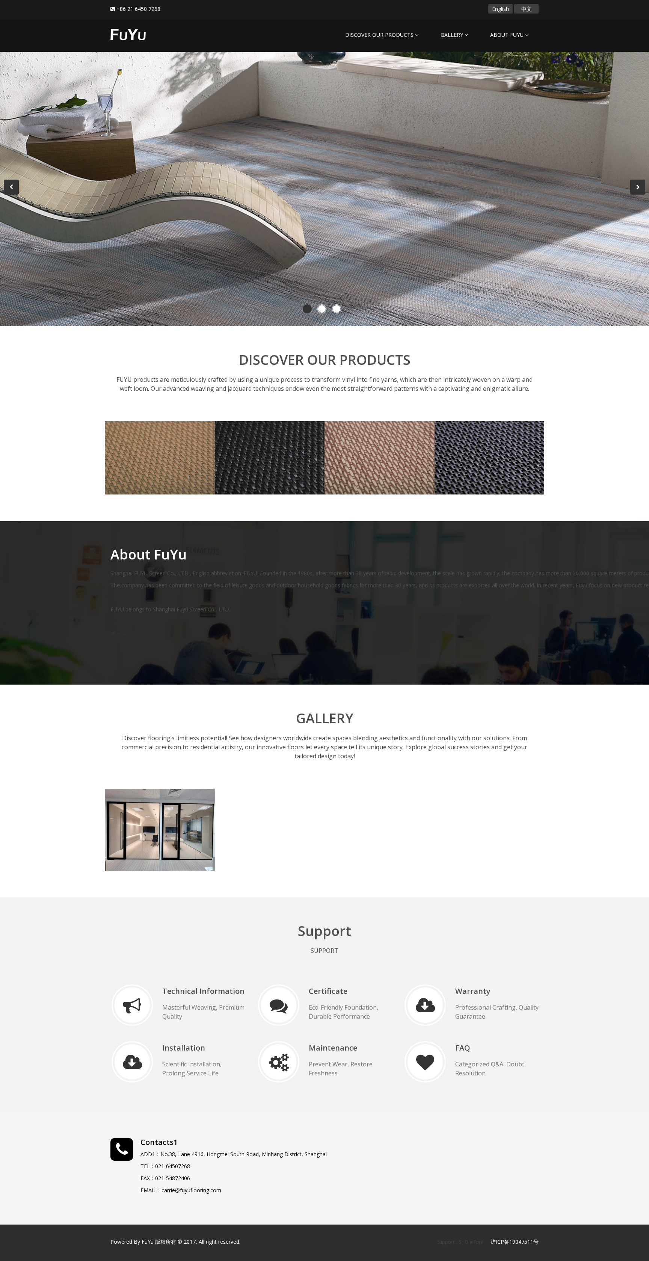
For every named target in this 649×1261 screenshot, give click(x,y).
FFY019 (241, 440)
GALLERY (453, 34)
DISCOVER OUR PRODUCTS (380, 34)
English (500, 8)
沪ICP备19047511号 (515, 1241)
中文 (526, 8)
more (133, 456)
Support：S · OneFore (460, 1242)
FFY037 (461, 440)
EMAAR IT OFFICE (151, 808)
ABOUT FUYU (507, 34)
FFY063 (131, 440)
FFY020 (351, 440)
